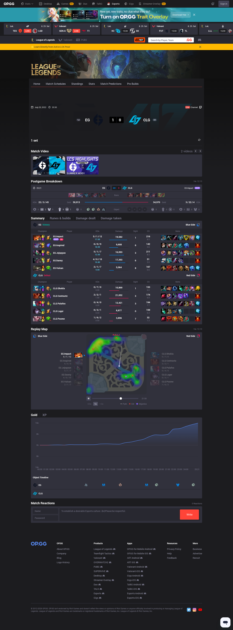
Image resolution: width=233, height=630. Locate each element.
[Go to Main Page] (9, 4)
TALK (96, 588)
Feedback (172, 557)
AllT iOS (131, 562)
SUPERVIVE (99, 571)
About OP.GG (63, 548)
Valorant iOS (133, 571)
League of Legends (103, 548)
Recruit (196, 557)
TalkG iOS (132, 588)
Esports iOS (133, 597)
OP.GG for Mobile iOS (137, 553)
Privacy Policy (174, 548)
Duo (96, 584)
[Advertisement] (116, 95)
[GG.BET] (139, 39)
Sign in (223, 3)
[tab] (39, 218)
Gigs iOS (131, 580)
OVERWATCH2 (101, 562)
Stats (27, 3)
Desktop (98, 575)
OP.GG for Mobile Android (139, 548)
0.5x (89, 404)
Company (61, 553)
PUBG (97, 566)
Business (197, 548)
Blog (59, 557)
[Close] (194, 15)
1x (95, 404)
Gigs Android (133, 575)
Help (169, 553)
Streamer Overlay (102, 580)
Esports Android (135, 593)
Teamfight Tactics (102, 553)
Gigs (96, 597)
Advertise (197, 553)
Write (189, 514)
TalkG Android (134, 584)
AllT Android (133, 557)
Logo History (63, 562)
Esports (97, 593)
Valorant (98, 557)
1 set (34, 140)
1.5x (101, 404)
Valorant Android (135, 566)
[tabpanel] (116, 272)
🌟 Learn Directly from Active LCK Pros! (50, 47)
